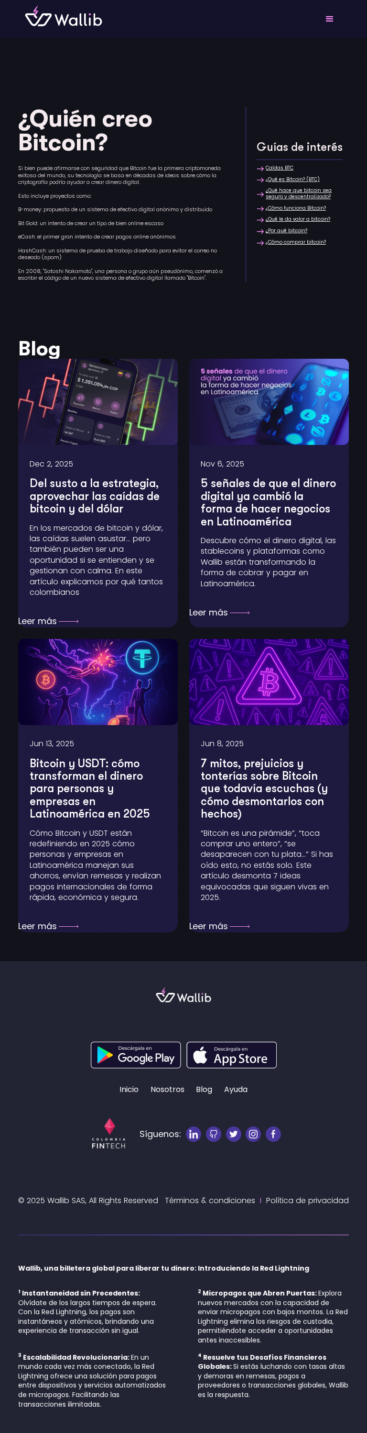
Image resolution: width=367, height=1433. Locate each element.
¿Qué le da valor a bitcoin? (298, 219)
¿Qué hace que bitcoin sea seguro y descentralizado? (299, 194)
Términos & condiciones (210, 1200)
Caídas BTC (279, 168)
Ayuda (236, 1089)
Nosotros (167, 1089)
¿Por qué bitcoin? (286, 231)
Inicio (129, 1089)
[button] (329, 19)
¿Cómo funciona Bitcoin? (296, 208)
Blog (204, 1089)
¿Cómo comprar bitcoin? (296, 242)
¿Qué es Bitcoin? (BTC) (293, 179)
